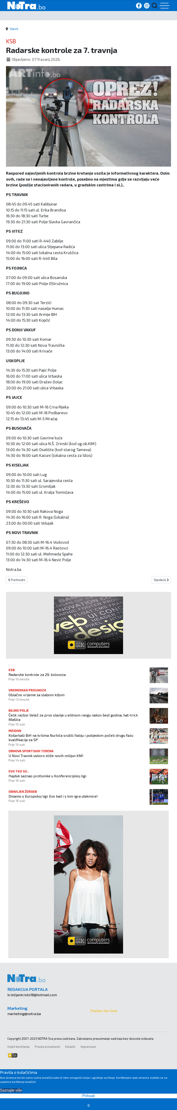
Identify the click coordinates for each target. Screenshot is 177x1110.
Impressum (88, 1046)
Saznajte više (11, 1090)
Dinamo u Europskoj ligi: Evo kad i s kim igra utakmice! (53, 796)
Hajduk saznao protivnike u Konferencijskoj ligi (47, 776)
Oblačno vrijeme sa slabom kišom (37, 695)
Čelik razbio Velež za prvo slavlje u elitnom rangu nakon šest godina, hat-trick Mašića (73, 717)
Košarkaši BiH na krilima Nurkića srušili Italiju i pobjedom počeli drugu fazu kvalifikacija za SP (71, 737)
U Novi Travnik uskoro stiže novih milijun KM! (46, 755)
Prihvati (88, 1096)
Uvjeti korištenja (18, 1046)
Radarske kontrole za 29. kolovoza (37, 674)
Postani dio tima (103, 1010)
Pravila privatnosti (47, 1046)
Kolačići (70, 1046)
